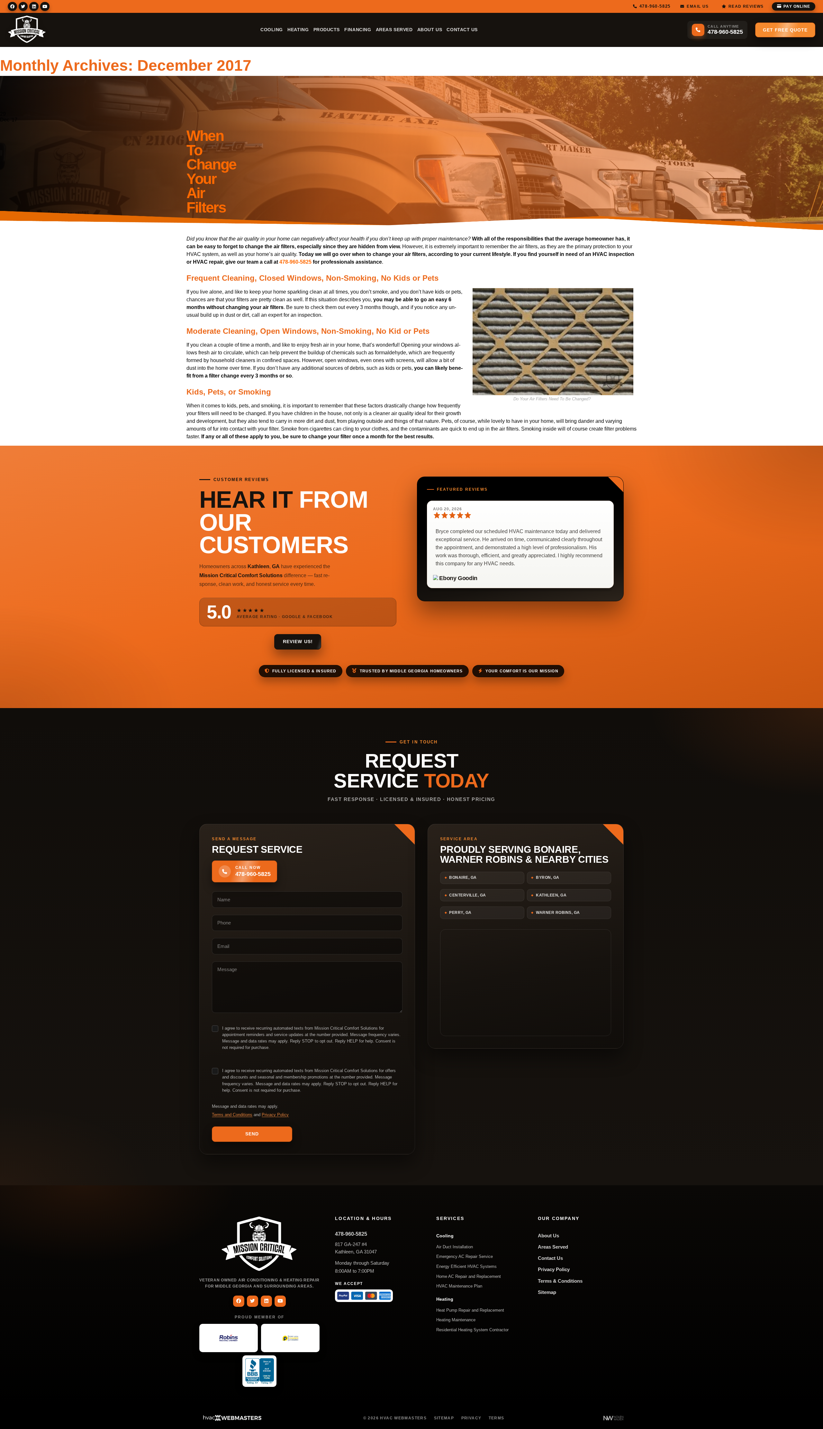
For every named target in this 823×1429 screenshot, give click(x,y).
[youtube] (45, 6)
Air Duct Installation (454, 1246)
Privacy (471, 1418)
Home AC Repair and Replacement (468, 1276)
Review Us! (298, 641)
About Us (429, 29)
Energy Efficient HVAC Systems (466, 1266)
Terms (496, 1418)
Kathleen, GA (551, 895)
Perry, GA (460, 912)
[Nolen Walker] (613, 1418)
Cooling (271, 29)
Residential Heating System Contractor (472, 1329)
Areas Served (394, 29)
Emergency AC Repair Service (464, 1256)
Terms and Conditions (232, 1114)
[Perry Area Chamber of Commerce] (290, 1338)
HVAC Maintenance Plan (459, 1286)
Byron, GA (547, 877)
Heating (298, 29)
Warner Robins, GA (558, 912)
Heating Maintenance (455, 1319)
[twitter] (23, 6)
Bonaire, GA (463, 877)
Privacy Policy (275, 1114)
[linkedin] (34, 6)
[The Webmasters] (231, 1420)
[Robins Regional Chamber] (228, 1338)
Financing (357, 29)
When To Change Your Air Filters (211, 171)
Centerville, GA (467, 895)
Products (326, 29)
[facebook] (12, 6)
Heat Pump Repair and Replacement (470, 1310)
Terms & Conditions (560, 1281)
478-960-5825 (295, 262)
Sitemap (547, 1292)
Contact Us (462, 29)
